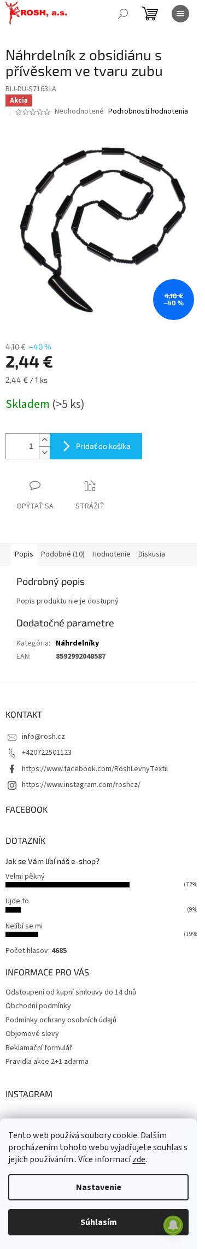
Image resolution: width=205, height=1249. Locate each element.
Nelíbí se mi (24, 926)
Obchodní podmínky (38, 1006)
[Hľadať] (123, 14)
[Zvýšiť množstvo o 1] (44, 440)
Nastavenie (98, 1187)
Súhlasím (98, 1222)
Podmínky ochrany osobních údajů (60, 1020)
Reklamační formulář (38, 1048)
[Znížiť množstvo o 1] (44, 452)
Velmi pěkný (25, 876)
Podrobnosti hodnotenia (148, 111)
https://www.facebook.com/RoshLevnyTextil (95, 768)
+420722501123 (47, 752)
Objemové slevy (32, 1033)
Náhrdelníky (77, 643)
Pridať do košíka (103, 446)
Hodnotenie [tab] (111, 554)
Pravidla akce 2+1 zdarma (47, 1061)
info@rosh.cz (43, 736)
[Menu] (180, 14)
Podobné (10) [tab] (63, 554)
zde (138, 1159)
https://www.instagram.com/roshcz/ (81, 784)
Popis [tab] (24, 554)
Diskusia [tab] (151, 554)
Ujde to (17, 901)
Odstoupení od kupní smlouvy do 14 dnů (70, 992)
